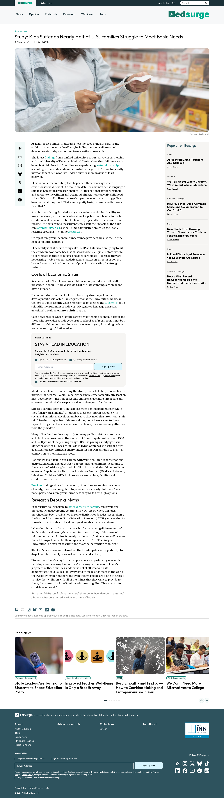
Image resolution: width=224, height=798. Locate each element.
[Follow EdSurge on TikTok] (206, 763)
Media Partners (23, 744)
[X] (41, 609)
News (19, 14)
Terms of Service (35, 788)
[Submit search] (206, 3)
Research (69, 14)
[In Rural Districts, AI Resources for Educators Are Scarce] (187, 256)
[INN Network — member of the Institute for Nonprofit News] (197, 730)
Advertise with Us (68, 724)
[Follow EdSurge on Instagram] (185, 763)
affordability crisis (48, 228)
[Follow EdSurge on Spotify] (199, 770)
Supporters (21, 736)
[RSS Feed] (16, 609)
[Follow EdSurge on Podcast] (206, 770)
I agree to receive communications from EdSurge (60, 381)
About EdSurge (23, 728)
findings (50, 157)
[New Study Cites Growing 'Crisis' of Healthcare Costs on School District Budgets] (187, 232)
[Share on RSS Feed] (20, 148)
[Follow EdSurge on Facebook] (185, 770)
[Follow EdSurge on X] (192, 763)
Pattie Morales (173, 214)
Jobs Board (149, 724)
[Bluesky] (35, 609)
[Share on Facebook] (20, 199)
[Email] (22, 609)
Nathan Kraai (172, 287)
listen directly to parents (83, 507)
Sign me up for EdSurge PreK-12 (52, 360)
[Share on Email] (20, 157)
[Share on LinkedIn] (20, 191)
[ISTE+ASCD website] (46, 3)
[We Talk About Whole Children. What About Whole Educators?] (187, 183)
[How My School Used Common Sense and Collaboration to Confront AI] (187, 207)
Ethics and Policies (24, 740)
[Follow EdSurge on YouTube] (192, 770)
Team (18, 732)
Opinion (34, 14)
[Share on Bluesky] (20, 174)
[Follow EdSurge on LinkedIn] (177, 770)
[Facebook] (53, 609)
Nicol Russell (172, 189)
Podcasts (51, 14)
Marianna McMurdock (26, 42)
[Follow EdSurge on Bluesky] (199, 763)
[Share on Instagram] (20, 165)
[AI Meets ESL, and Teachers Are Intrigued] (187, 162)
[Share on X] (20, 182)
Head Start (74, 231)
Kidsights (111, 302)
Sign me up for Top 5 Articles (85, 360)
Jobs (103, 14)
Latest (103, 728)
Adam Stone (172, 167)
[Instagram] (28, 609)
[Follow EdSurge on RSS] (177, 763)
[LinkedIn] (47, 609)
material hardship (107, 165)
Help (47, 788)
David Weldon (173, 240)
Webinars (87, 14)
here (78, 615)
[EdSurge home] (25, 3)
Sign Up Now (108, 366)
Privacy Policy (109, 375)
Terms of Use (94, 375)
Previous (36, 485)
